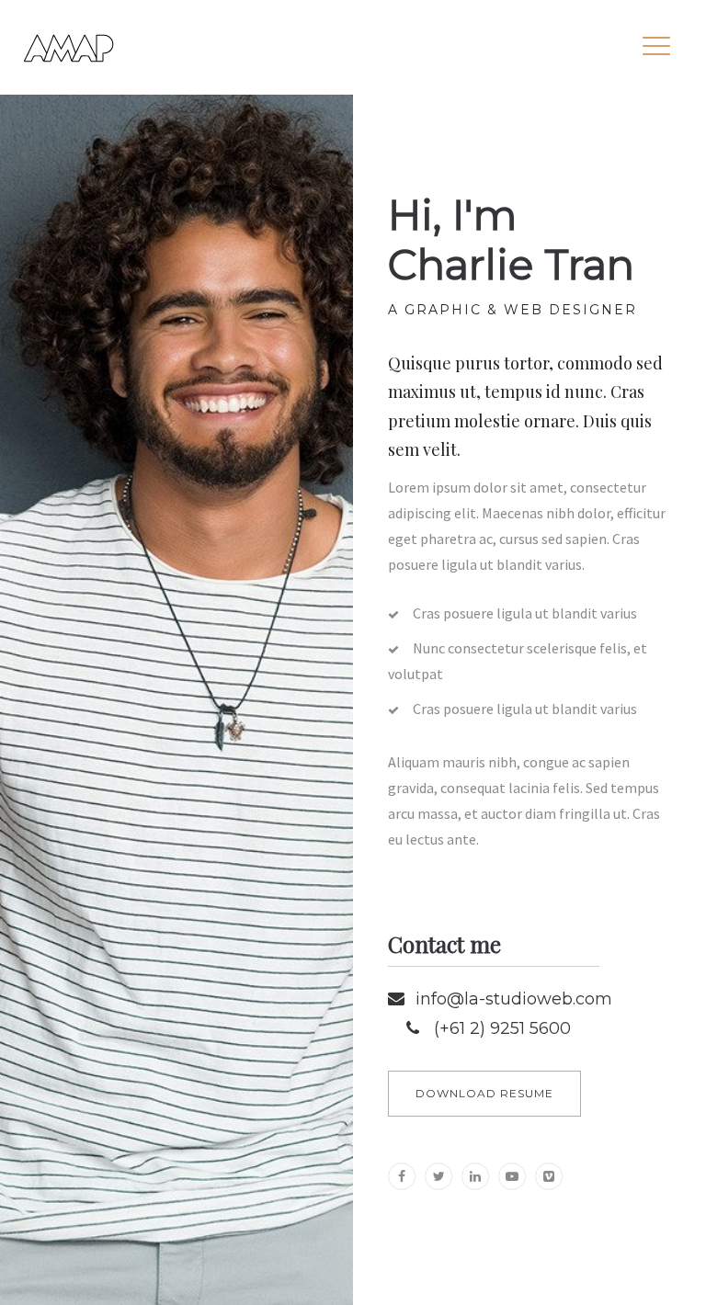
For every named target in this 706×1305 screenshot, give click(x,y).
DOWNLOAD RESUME (484, 1093)
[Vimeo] (549, 1176)
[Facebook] (402, 1176)
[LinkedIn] (475, 1176)
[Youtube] (512, 1176)
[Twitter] (438, 1176)
